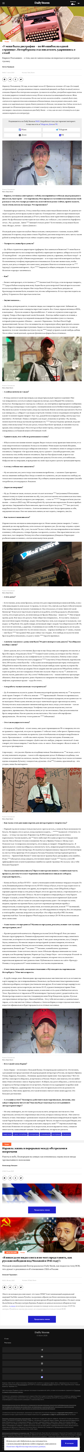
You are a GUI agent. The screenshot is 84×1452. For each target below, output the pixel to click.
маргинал (7, 1134)
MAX (37, 121)
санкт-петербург (20, 1134)
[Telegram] (42, 1350)
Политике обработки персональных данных (25, 1447)
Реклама (7, 1343)
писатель (66, 1134)
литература (34, 1134)
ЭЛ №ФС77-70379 (47, 1384)
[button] (3, 4)
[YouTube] (42, 1356)
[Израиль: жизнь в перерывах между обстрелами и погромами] (4, 1178)
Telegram (44, 124)
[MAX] (42, 1377)
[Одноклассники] (42, 1370)
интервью (56, 1134)
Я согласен (69, 1443)
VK (56, 124)
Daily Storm (42, 3)
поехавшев (45, 1134)
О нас (6, 1339)
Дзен (51, 124)
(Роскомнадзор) (22, 1384)
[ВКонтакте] (42, 1363)
